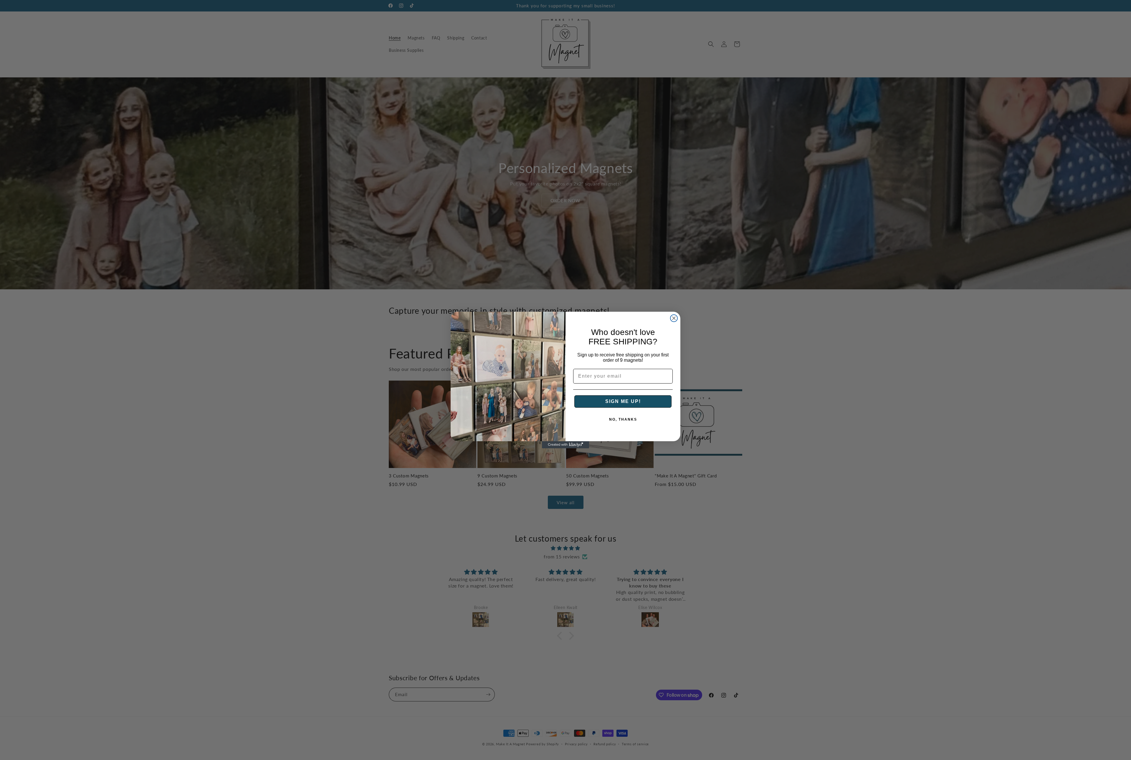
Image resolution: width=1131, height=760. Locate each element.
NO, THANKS (623, 419)
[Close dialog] (673, 318)
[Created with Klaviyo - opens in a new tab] (565, 444)
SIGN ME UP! (623, 401)
